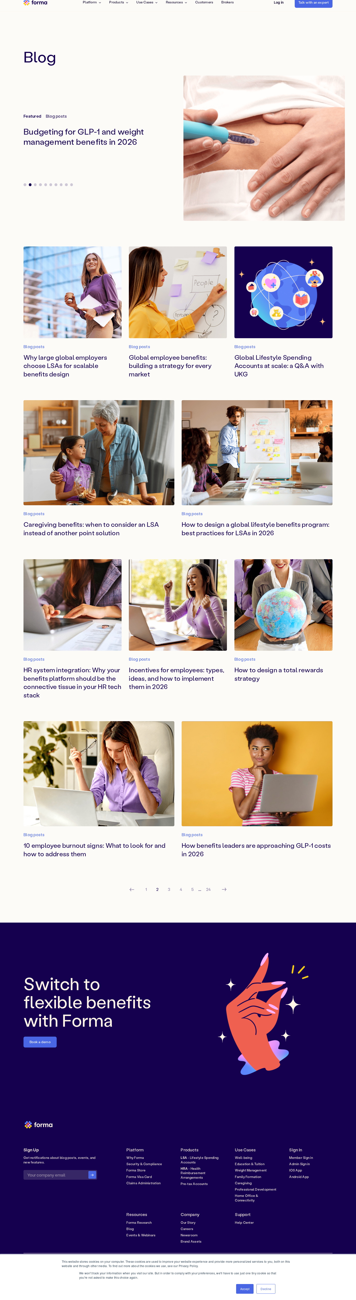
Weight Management (251, 1170)
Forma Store (136, 1170)
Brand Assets (191, 1241)
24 (208, 889)
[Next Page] (224, 889)
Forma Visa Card (139, 1177)
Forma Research (139, 1222)
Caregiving (243, 1183)
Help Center (244, 1222)
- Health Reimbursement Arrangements (193, 1172)
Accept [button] (244, 1289)
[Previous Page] (132, 889)
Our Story (188, 1222)
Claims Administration (143, 1183)
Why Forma (135, 1157)
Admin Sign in (299, 1164)
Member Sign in (301, 1157)
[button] (208, 148)
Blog (130, 1229)
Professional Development (255, 1189)
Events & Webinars (140, 1235)
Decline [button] (266, 1289)
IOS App (295, 1170)
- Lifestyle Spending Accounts (199, 1159)
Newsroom (189, 1235)
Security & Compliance (144, 1164)
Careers (187, 1229)
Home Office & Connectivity (246, 1197)
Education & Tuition (249, 1164)
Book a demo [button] (40, 1042)
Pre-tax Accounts (194, 1184)
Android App (299, 1177)
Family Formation (248, 1177)
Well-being (243, 1157)
